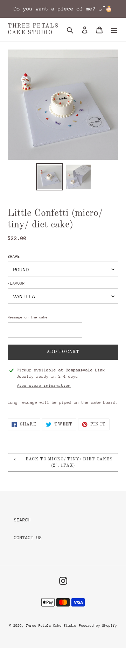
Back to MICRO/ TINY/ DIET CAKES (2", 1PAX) (68, 462)
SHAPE (14, 256)
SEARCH (22, 519)
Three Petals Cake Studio (33, 29)
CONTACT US (28, 537)
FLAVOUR (16, 283)
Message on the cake (28, 317)
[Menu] (114, 29)
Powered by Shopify (98, 626)
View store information (44, 385)
